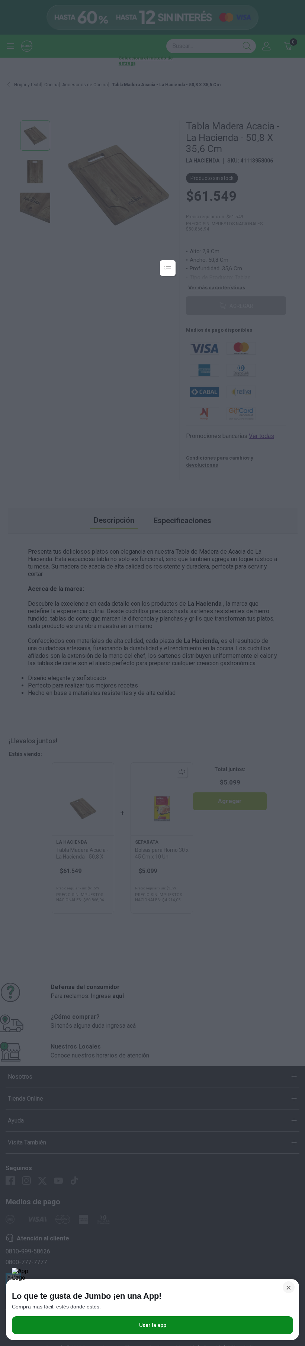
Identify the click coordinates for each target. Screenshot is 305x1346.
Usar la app (152, 1325)
